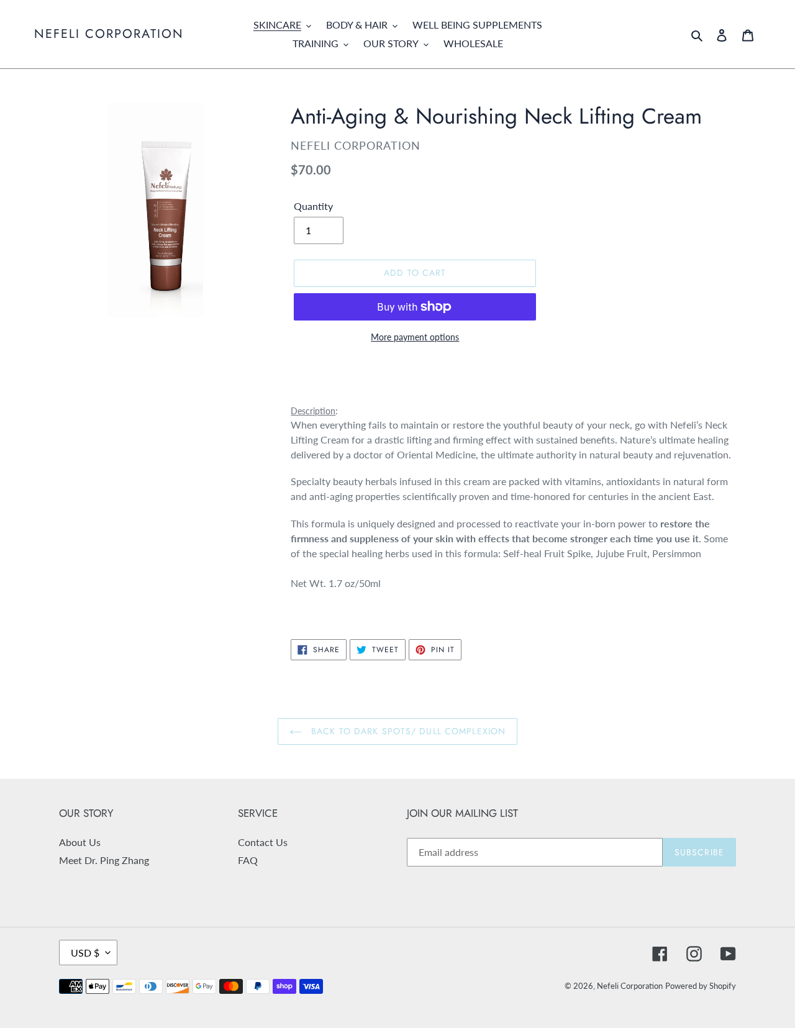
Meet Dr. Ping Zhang (104, 860)
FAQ (248, 860)
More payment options (415, 337)
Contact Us (263, 842)
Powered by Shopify (700, 986)
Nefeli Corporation (109, 34)
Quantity (313, 206)
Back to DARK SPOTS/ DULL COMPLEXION (407, 731)
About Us (80, 842)
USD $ (85, 952)
